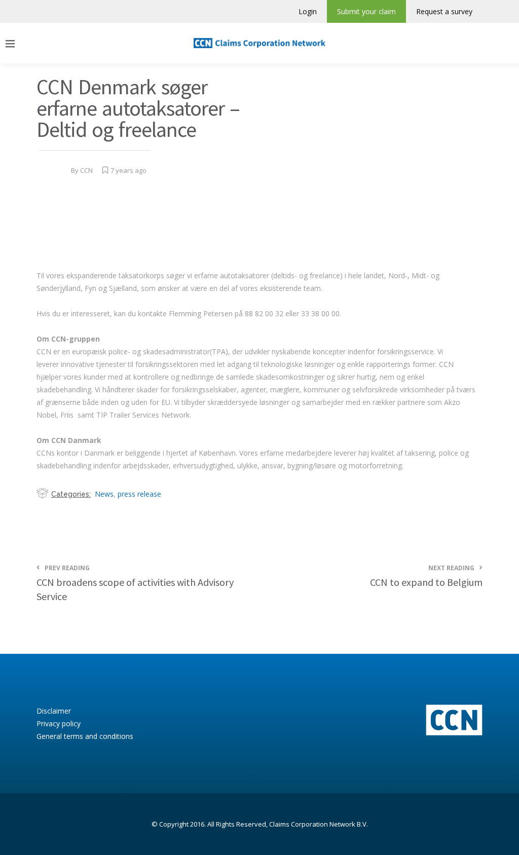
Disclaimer (53, 711)
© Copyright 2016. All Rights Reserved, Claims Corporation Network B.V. (260, 824)
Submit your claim (366, 11)
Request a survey (444, 11)
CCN (86, 170)
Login (308, 11)
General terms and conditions (84, 736)
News (104, 494)
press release (139, 494)
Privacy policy (58, 723)
